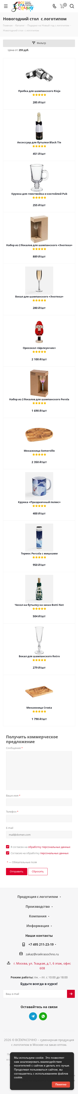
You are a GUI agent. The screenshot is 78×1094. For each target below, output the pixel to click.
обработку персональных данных (49, 847)
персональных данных (54, 853)
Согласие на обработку (40, 853)
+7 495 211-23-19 (41, 944)
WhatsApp (43, 1016)
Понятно (60, 1084)
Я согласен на (40, 847)
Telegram (33, 1016)
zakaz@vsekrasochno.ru (42, 954)
